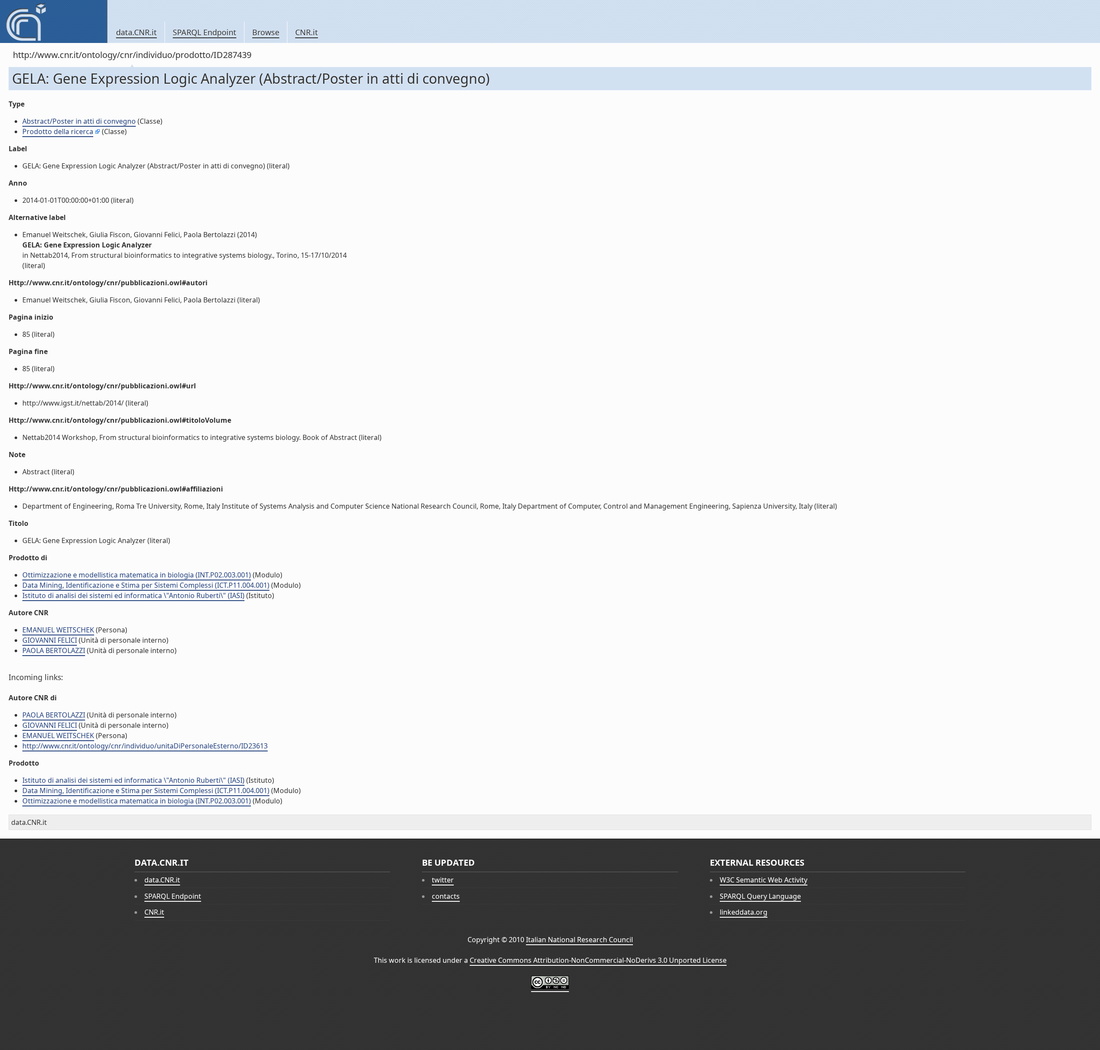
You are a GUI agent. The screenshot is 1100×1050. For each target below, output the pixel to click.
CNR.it (306, 32)
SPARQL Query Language (760, 896)
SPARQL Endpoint (204, 32)
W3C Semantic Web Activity (763, 880)
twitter (443, 880)
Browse (265, 32)
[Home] (53, 21)
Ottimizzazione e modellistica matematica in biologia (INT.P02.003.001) (136, 575)
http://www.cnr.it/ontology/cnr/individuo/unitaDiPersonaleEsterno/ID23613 (145, 746)
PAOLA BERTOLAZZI (53, 650)
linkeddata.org (743, 912)
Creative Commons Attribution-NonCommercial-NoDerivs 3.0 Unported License (598, 960)
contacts (446, 896)
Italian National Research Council (579, 939)
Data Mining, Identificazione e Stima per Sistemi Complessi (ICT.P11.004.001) (145, 585)
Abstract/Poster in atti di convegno (79, 121)
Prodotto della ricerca (57, 131)
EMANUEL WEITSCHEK (58, 630)
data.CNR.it (136, 32)
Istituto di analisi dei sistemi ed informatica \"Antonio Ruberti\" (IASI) (133, 595)
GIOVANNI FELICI (49, 640)
